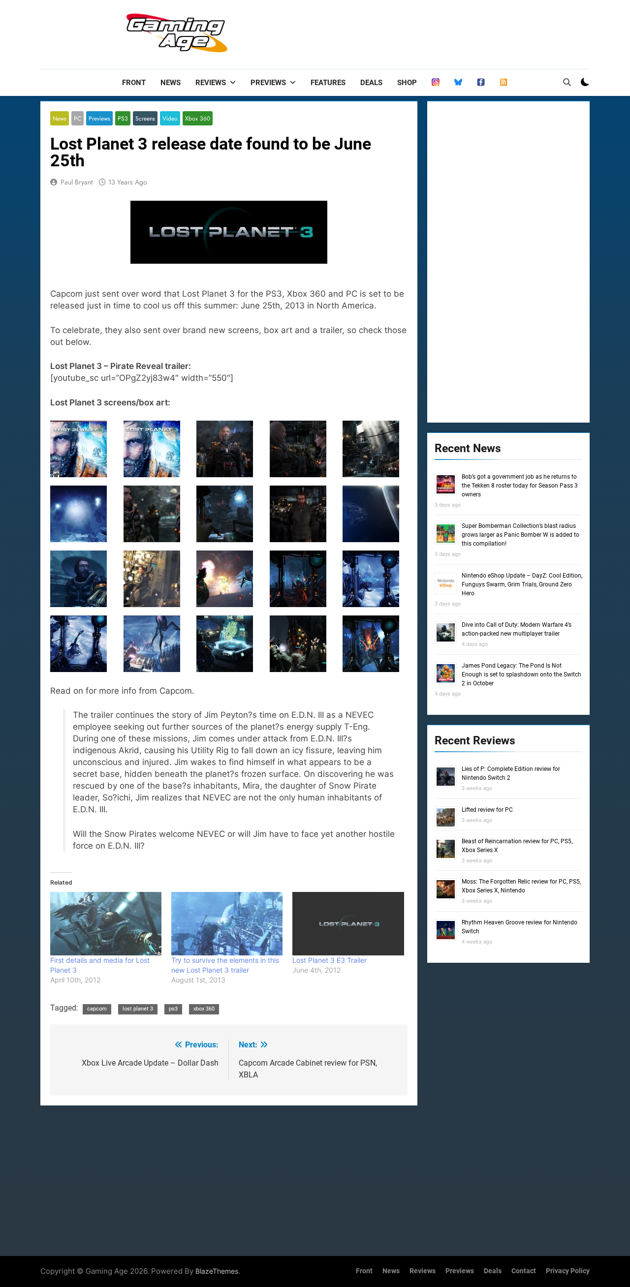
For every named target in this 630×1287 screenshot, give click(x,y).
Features (328, 82)
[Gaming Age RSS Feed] (503, 82)
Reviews (210, 82)
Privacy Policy (568, 1271)
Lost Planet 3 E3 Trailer (329, 960)
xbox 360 (204, 1009)
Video (170, 118)
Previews (268, 82)
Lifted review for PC (487, 809)
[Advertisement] (410, 32)
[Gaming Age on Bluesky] (458, 82)
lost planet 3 (138, 1009)
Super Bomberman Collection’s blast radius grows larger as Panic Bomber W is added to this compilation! (520, 534)
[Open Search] (567, 82)
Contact (523, 1271)
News (170, 82)
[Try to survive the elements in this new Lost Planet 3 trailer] (227, 923)
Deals (371, 82)
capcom (97, 1009)
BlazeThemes (216, 1271)
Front (134, 82)
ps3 (173, 1009)
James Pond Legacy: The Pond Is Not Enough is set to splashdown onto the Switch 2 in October (521, 674)
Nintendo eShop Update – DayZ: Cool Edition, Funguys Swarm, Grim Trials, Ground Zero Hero (522, 584)
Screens (145, 118)
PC (77, 118)
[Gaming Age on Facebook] (481, 82)
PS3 (123, 118)
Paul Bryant (77, 182)
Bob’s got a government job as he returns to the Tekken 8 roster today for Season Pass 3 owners (520, 485)
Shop (407, 82)
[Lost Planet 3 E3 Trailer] (348, 923)
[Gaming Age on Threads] (435, 82)
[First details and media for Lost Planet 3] (105, 923)
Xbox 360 (197, 118)
